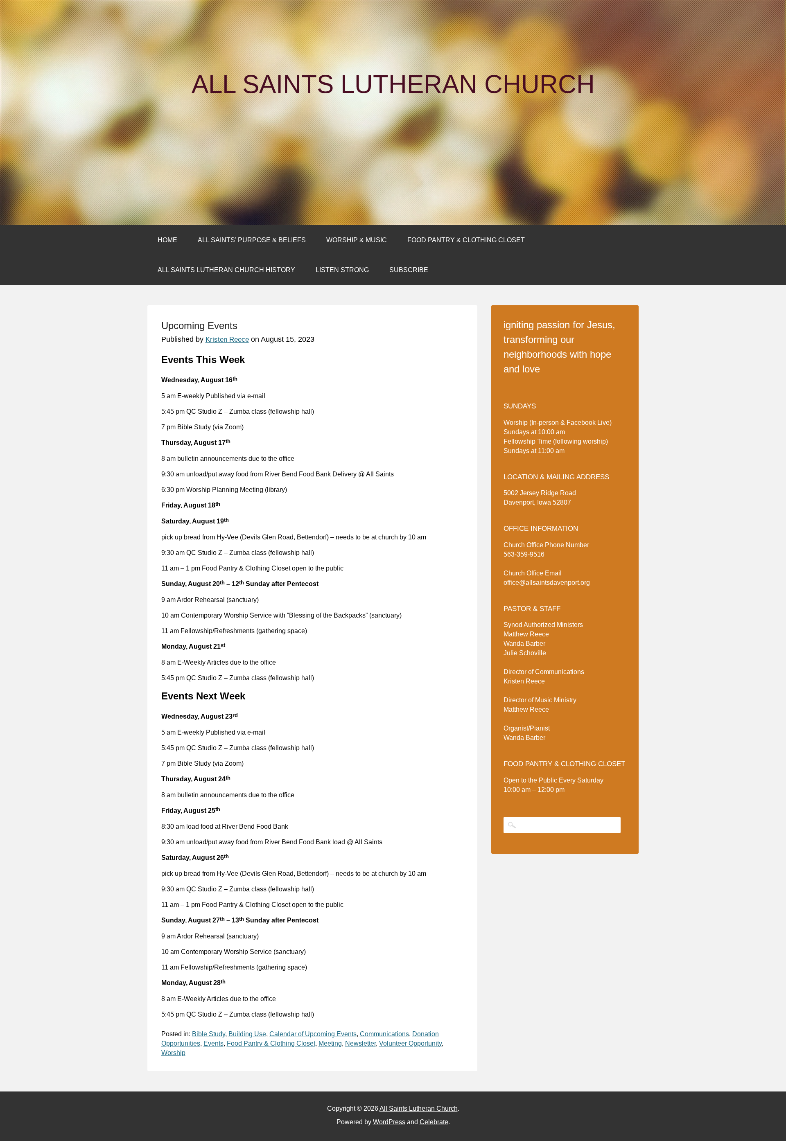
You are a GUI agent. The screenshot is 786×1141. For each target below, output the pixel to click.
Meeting (330, 1043)
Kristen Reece (227, 339)
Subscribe (408, 269)
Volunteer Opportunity (410, 1043)
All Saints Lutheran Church (393, 84)
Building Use (247, 1034)
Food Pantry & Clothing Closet (466, 240)
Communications (384, 1034)
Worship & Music (356, 240)
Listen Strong (342, 269)
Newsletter (360, 1043)
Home (167, 240)
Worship (173, 1052)
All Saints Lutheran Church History (226, 269)
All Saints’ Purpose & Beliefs (252, 240)
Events (213, 1043)
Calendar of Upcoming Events (313, 1034)
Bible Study (208, 1034)
